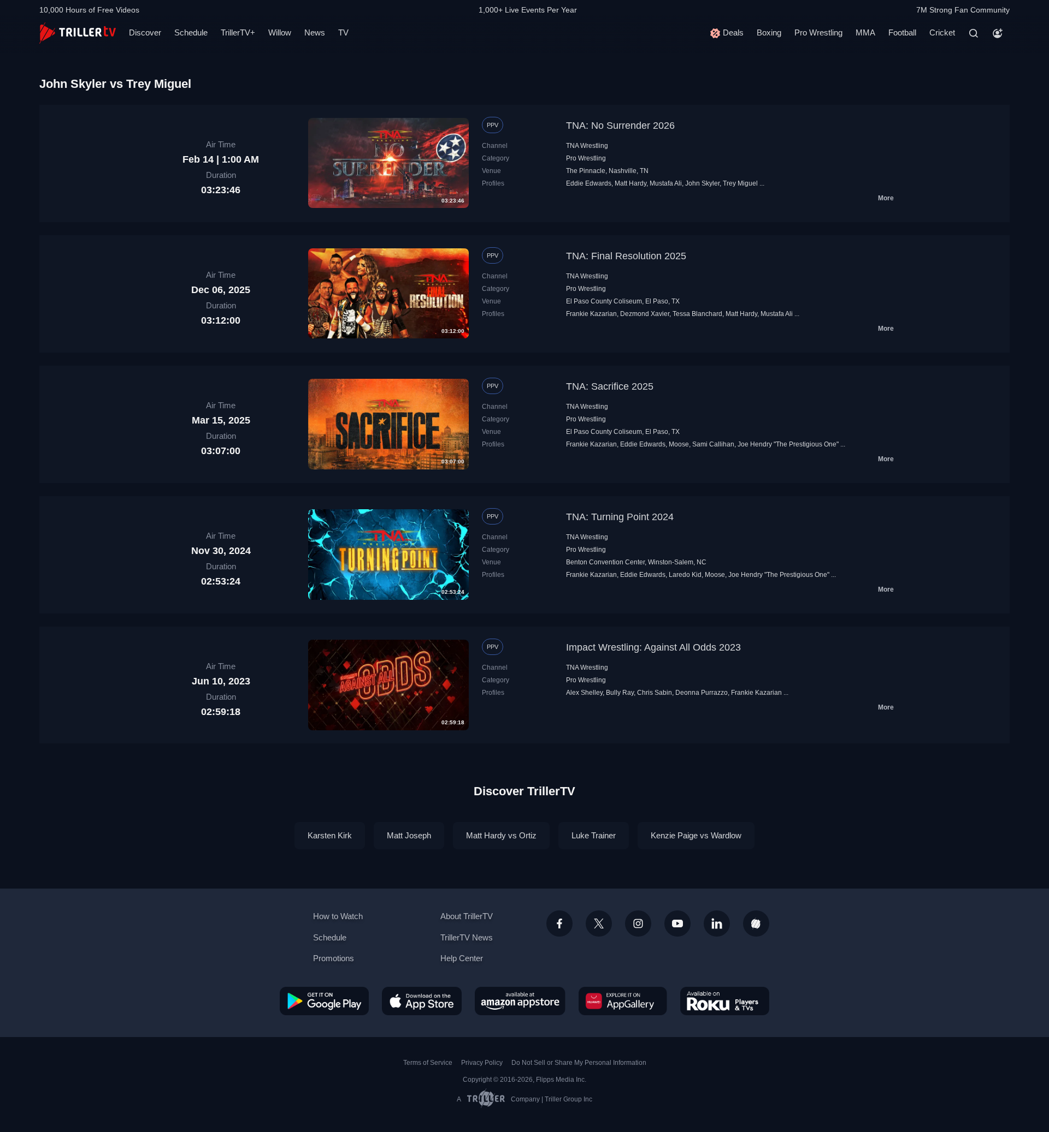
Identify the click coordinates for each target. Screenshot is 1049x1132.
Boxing (769, 32)
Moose (679, 444)
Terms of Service (427, 1063)
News (314, 32)
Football (902, 32)
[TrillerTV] (77, 33)
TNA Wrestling (587, 146)
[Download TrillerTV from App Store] (422, 1001)
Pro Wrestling (818, 32)
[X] (599, 923)
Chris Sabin (654, 692)
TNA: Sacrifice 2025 (609, 386)
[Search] (974, 33)
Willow (279, 32)
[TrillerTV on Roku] (724, 1001)
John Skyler (702, 183)
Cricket (942, 32)
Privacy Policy (482, 1063)
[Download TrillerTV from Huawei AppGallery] (623, 1001)
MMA (865, 32)
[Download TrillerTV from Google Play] (324, 1001)
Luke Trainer (593, 835)
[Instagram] (638, 923)
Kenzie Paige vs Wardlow (696, 835)
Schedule (191, 32)
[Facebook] (559, 923)
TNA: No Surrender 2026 (620, 125)
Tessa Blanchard (697, 314)
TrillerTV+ (238, 32)
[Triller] (756, 923)
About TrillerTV (466, 916)
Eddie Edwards (588, 183)
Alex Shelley (584, 692)
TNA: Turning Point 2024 (620, 516)
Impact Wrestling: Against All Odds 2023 (653, 647)
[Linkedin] (717, 923)
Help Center (461, 958)
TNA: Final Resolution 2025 (626, 256)
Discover (145, 32)
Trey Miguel (740, 183)
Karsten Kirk (330, 835)
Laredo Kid (685, 575)
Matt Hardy (630, 183)
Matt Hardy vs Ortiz (501, 835)
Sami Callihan (713, 444)
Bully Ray (620, 692)
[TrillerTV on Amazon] (520, 1001)
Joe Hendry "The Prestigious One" (788, 444)
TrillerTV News (466, 937)
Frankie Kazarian (591, 314)
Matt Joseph (409, 835)
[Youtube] (677, 923)
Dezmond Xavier (644, 314)
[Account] (998, 33)
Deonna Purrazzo (701, 692)
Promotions (333, 958)
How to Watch (338, 916)
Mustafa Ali (666, 183)
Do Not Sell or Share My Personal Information (578, 1063)
